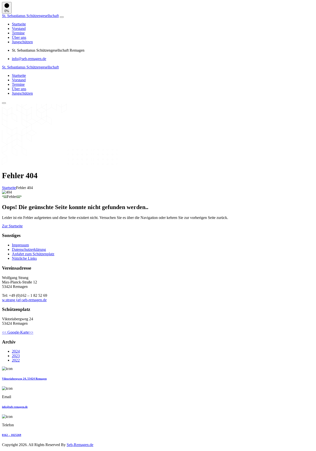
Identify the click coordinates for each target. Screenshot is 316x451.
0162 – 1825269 (11, 434)
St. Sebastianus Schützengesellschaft (30, 16)
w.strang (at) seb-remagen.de (24, 300)
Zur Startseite (12, 226)
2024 (16, 351)
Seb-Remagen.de (80, 445)
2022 (16, 360)
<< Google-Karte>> (17, 332)
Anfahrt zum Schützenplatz (33, 254)
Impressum (20, 245)
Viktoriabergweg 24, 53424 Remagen (24, 378)
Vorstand (19, 28)
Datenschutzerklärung (29, 249)
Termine (18, 33)
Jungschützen (22, 42)
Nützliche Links (24, 258)
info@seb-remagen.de (29, 59)
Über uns (19, 37)
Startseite (19, 24)
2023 (16, 356)
